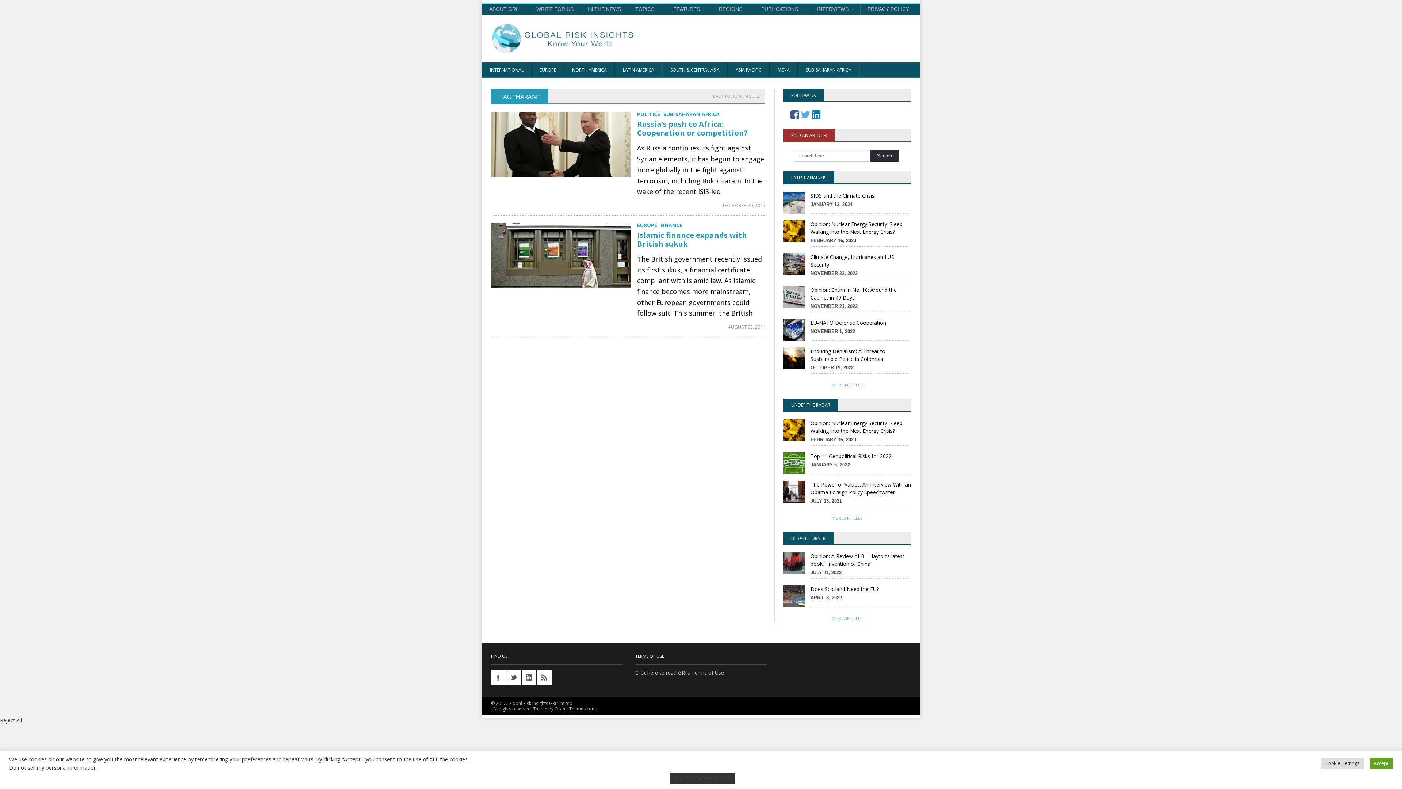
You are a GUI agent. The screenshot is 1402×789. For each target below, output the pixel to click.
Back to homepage (733, 96)
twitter (513, 677)
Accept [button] (1381, 763)
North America (589, 70)
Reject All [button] (11, 720)
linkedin (529, 677)
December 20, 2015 (744, 205)
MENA (784, 70)
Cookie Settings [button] (1342, 763)
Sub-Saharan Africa (828, 70)
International (507, 70)
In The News (604, 9)
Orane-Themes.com (575, 709)
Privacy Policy (888, 9)
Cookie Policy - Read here (702, 778)
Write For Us (555, 9)
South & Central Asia (695, 70)
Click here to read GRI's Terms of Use (679, 672)
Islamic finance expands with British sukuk (692, 239)
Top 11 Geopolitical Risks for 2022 (851, 456)
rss (544, 677)
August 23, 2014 (746, 327)
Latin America (638, 70)
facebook (498, 677)
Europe (548, 70)
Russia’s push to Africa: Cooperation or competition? (692, 128)
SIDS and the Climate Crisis (842, 195)
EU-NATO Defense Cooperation (848, 322)
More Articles (847, 385)
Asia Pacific (749, 70)
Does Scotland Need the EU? (845, 589)
